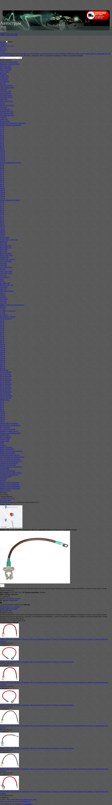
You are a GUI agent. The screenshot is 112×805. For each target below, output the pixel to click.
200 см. (2, 354)
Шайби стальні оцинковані (10, 488)
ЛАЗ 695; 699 (5, 283)
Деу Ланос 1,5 (5, 277)
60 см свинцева (5, 392)
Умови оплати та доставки (10, 607)
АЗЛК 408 (4, 80)
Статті (2, 52)
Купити (3, 598)
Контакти (3, 50)
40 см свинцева (5, 384)
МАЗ (2, 279)
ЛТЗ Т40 (3, 303)
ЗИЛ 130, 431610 (6, 101)
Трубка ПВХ (5, 469)
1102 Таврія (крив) (7, 87)
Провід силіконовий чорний (10, 163)
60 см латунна (5, 394)
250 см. (2, 358)
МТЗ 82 (3, 307)
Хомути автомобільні (8, 465)
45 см (2, 137)
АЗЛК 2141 (4, 78)
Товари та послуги (7, 46)
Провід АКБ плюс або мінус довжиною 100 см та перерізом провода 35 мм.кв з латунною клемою (36, 705)
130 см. (2, 348)
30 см (2, 131)
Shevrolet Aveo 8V (6, 113)
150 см (2, 161)
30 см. (2, 322)
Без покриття (5, 427)
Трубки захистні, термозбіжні (11, 467)
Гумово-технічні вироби (9, 463)
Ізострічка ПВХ (6, 477)
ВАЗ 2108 (3, 249)
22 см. (2, 321)
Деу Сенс (3, 275)
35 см (2, 133)
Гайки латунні (5, 490)
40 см (2, 135)
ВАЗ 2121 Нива (6, 70)
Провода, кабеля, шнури (9, 431)
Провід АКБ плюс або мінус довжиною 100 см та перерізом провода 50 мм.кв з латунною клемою (36, 662)
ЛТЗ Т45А (4, 299)
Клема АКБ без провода (9, 423)
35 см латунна (5, 382)
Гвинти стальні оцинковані (10, 486)
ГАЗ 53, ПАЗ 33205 (7, 105)
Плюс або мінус (6, 319)
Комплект (3, 242)
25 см (2, 129)
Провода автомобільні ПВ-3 (10, 433)
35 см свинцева (5, 380)
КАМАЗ (3, 297)
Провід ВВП (4, 441)
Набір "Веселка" (6, 447)
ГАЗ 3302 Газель (6, 95)
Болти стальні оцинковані (9, 482)
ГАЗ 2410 (3, 89)
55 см (2, 141)
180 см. (2, 352)
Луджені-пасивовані (7, 429)
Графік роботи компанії (8, 609)
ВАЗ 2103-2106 (5, 247)
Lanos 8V (3, 117)
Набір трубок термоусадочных (11, 451)
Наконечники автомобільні (10, 425)
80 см (2, 147)
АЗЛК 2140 (4, 76)
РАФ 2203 (3, 99)
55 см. (2, 330)
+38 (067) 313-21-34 (7, 498)
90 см (2, 149)
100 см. (2, 344)
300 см (2, 421)
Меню (10, 42)
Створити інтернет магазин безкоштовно (15, 801)
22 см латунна (5, 374)
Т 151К (2, 313)
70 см (2, 145)
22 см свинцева (5, 372)
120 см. (2, 346)
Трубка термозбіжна (7, 471)
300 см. (2, 362)
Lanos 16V (4, 119)
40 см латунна (5, 386)
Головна (3, 44)
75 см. (2, 338)
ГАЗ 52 (2, 103)
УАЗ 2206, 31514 (6, 97)
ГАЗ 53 (2, 295)
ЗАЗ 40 (2, 269)
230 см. (2, 356)
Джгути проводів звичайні (10, 459)
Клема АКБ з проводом (9, 240)
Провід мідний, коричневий (10, 125)
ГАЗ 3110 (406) (5, 93)
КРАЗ (2, 281)
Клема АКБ (4, 238)
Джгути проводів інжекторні (11, 461)
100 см (2, 151)
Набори (3, 445)
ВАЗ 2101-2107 (5, 66)
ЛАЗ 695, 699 (5, 109)
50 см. (2, 328)
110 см (2, 153)
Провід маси (4, 400)
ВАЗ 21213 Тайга (6, 255)
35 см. (2, 324)
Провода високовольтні (9, 62)
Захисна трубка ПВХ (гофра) (11, 473)
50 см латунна (5, 390)
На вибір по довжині (8, 317)
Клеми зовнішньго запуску (10, 455)
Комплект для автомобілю (9, 64)
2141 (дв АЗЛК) (6, 261)
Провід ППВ (5, 439)
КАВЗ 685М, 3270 (7, 111)
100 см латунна (5, 398)
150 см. (2, 350)
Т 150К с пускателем (8, 311)
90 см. (2, 342)
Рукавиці (3, 479)
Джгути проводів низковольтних (12, 457)
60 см (2, 143)
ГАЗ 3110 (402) (5, 91)
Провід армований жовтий (10, 200)
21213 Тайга (4, 72)
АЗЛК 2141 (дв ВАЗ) (7, 259)
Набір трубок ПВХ (7, 449)
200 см (2, 417)
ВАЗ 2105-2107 (5, 245)
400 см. (2, 366)
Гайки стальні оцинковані (9, 484)
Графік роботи (5, 504)
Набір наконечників (7, 453)
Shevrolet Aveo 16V (7, 115)
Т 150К (2, 309)
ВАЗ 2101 (3, 243)
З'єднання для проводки (9, 475)
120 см (2, 155)
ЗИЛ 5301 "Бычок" (7, 291)
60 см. (2, 332)
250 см (2, 419)
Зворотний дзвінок (13, 598)
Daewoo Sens (5, 121)
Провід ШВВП (5, 437)
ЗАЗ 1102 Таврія (6, 85)
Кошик (3, 42)
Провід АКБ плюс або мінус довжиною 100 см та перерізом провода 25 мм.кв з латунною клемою (36, 748)
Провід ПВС (4, 435)
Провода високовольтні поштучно (12, 123)
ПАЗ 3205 (3, 287)
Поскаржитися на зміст (28, 799)
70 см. (2, 336)
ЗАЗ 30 (2, 83)
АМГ (2, 443)
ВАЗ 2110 (3, 251)
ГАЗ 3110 (3, 265)
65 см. (2, 334)
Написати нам (5, 500)
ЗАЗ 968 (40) (4, 82)
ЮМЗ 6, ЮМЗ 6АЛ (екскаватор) (12, 305)
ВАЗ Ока (3, 74)
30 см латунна (5, 378)
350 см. (2, 364)
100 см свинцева (6, 396)
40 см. (2, 326)
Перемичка (4, 370)
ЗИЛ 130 (3, 289)
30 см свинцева (5, 376)
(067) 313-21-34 (8, 34)
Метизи (3, 481)
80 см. (2, 340)
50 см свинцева (5, 388)
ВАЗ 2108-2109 (5, 68)
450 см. (2, 368)
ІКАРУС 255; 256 (6, 285)
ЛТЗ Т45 (3, 301)
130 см (2, 157)
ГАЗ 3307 (3, 107)
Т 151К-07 (4, 315)
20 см (2, 127)
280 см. (2, 360)
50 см (2, 139)
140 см (2, 159)
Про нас (3, 48)
